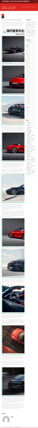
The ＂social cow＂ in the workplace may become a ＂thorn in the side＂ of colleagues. (30, 28)
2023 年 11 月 (28, 87)
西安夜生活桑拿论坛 (29, 167)
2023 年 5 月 (28, 95)
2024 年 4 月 (28, 79)
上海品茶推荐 (28, 135)
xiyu (27, 114)
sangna (28, 111)
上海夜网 (32, 138)
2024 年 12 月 (28, 66)
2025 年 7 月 (28, 55)
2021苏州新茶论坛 (29, 122)
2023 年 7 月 (28, 93)
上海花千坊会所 (32, 146)
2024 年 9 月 (28, 71)
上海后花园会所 (29, 128)
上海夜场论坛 (28, 138)
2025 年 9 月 (28, 52)
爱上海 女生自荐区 (29, 164)
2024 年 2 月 (28, 82)
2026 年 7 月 (28, 49)
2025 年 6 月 (28, 57)
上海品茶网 (32, 135)
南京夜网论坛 (28, 154)
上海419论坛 (28, 125)
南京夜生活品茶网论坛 (29, 151)
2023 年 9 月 (28, 90)
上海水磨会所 (28, 143)
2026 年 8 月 (28, 47)
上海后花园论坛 (29, 133)
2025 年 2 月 (28, 63)
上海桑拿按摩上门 (29, 141)
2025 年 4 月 (28, 60)
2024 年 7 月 (28, 74)
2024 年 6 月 (28, 76)
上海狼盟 (28, 146)
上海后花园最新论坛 (29, 130)
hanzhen (28, 109)
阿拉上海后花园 (32, 172)
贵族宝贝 (28, 172)
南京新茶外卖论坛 (29, 156)
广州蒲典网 (28, 159)
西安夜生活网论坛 (29, 169)
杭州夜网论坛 (32, 159)
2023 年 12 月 (28, 85)
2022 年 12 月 (28, 101)
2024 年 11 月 (28, 68)
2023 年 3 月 (28, 98)
